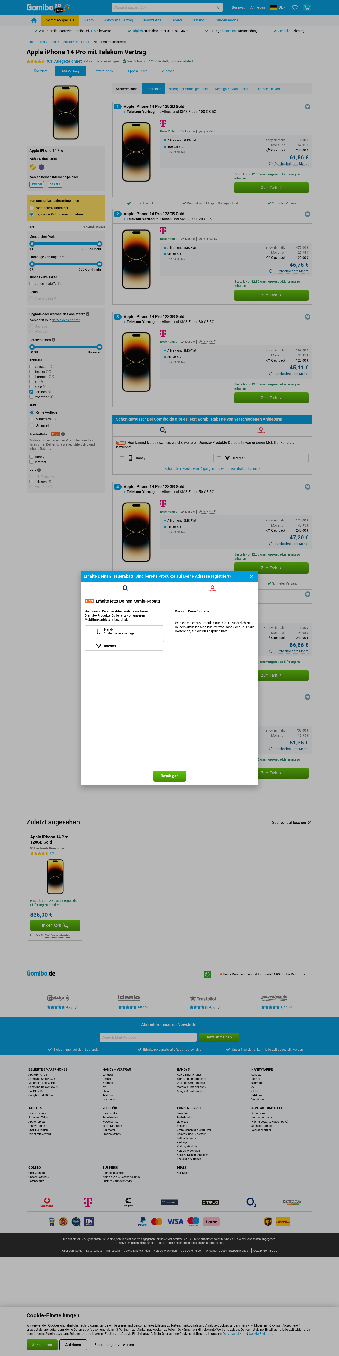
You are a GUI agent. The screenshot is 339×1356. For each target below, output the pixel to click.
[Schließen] (251, 576)
